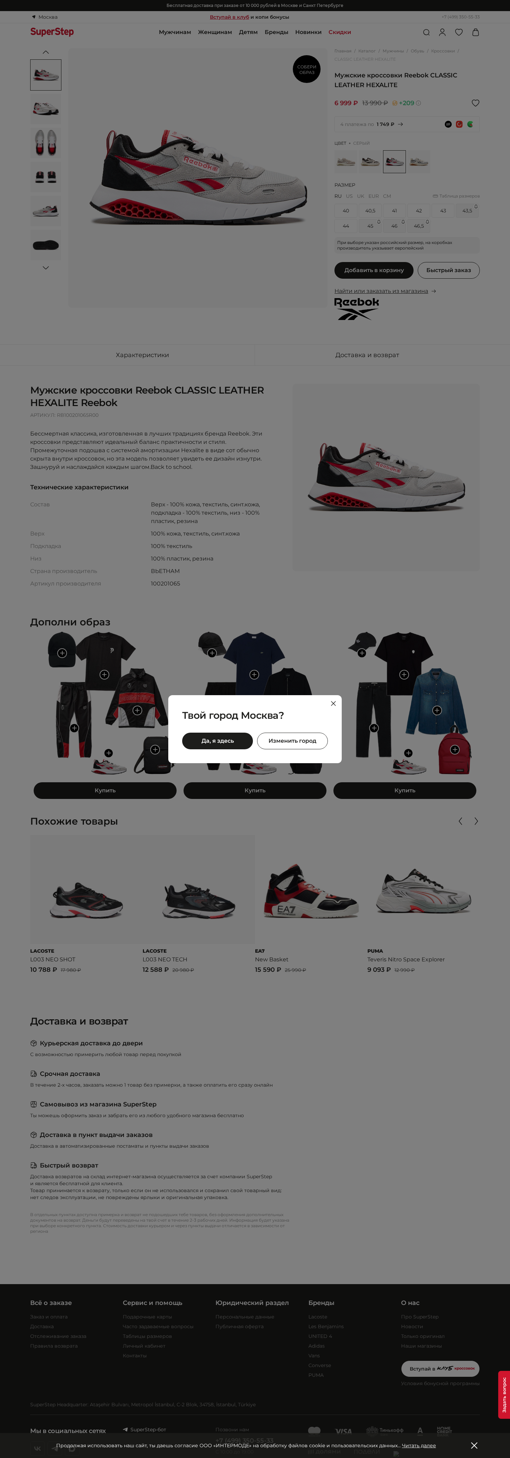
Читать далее (419, 1445)
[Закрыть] (333, 703)
